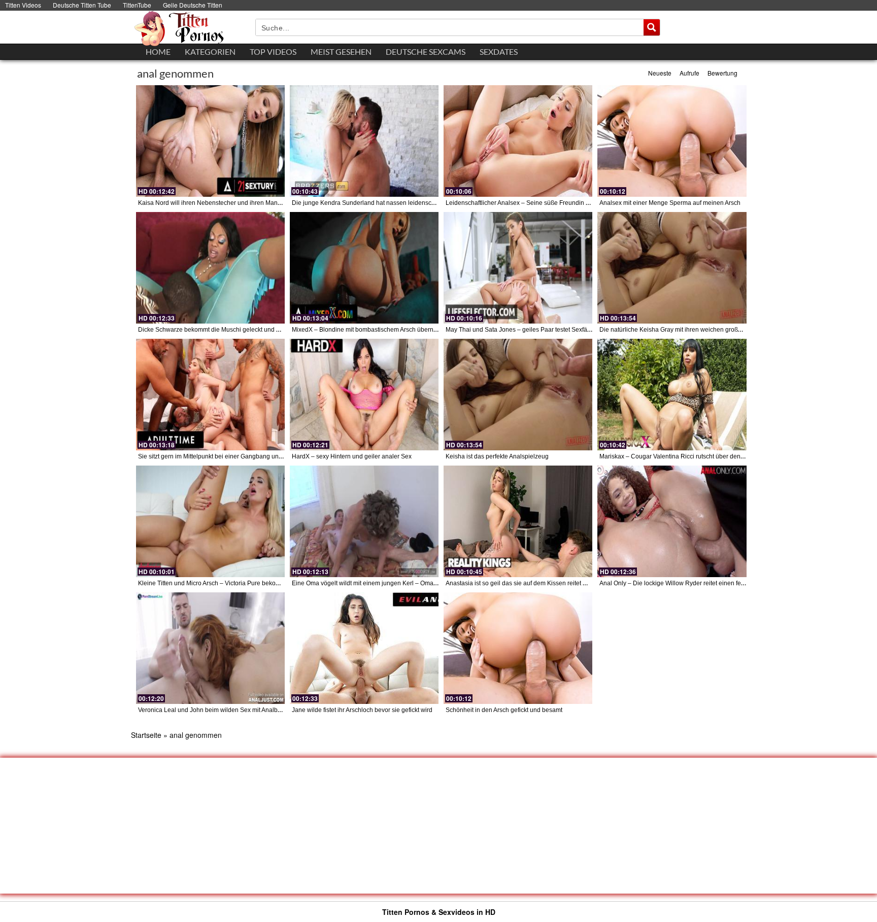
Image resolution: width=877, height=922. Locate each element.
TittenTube (137, 5)
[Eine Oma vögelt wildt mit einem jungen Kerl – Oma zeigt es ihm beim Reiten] (364, 521)
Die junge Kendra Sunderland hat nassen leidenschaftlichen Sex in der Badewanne (407, 202)
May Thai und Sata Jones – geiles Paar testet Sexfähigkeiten (529, 329)
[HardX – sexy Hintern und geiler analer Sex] (364, 394)
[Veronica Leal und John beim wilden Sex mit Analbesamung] (210, 648)
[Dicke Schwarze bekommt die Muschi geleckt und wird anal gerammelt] (210, 268)
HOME (158, 51)
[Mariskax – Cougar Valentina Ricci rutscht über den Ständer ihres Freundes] (671, 394)
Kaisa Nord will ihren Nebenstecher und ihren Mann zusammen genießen (239, 202)
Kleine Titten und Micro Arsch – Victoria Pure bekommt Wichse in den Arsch (241, 583)
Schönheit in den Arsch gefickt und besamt (504, 710)
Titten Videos (23, 5)
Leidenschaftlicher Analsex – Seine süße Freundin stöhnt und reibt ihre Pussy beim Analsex (571, 202)
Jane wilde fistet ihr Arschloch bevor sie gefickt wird (362, 710)
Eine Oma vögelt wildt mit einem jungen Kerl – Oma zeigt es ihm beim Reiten (397, 583)
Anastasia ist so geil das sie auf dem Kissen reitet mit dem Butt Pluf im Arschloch (555, 583)
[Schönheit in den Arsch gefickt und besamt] (518, 648)
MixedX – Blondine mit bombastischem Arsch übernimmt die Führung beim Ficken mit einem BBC (425, 329)
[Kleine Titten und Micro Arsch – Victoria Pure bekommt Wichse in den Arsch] (210, 521)
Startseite (146, 735)
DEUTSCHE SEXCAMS (425, 51)
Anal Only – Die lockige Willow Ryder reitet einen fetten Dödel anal (691, 583)
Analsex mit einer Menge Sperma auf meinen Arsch (669, 202)
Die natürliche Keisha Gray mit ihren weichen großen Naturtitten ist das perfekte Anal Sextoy (725, 329)
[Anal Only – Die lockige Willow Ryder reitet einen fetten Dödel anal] (671, 521)
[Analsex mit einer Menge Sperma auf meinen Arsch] (671, 141)
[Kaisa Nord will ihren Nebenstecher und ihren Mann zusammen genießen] (210, 141)
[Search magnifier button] (652, 27)
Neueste (659, 72)
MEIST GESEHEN (341, 51)
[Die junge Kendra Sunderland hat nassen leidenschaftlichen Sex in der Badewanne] (364, 141)
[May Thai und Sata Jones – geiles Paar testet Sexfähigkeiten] (518, 268)
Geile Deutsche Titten (192, 5)
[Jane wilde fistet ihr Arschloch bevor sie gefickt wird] (364, 648)
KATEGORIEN (210, 51)
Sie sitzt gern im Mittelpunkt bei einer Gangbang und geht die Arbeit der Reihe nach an (257, 456)
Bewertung (722, 72)
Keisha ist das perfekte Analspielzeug (497, 456)
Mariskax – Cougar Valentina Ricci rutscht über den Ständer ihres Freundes (703, 456)
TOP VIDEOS (273, 51)
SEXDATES (499, 51)
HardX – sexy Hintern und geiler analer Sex (352, 456)
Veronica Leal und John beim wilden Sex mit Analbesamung (220, 710)
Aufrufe (689, 72)
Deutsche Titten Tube (82, 5)
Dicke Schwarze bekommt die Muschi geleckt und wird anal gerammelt (235, 329)
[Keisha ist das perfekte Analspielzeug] (518, 394)
